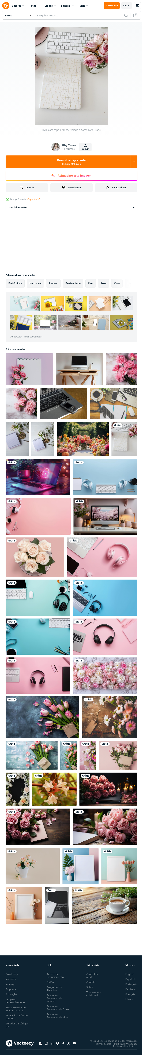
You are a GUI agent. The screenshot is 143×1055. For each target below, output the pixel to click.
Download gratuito (71, 161)
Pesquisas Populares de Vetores (53, 998)
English (127, 974)
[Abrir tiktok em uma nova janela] (63, 1043)
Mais (82, 5)
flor (90, 283)
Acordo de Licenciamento (54, 975)
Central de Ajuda (91, 975)
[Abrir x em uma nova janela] (68, 1043)
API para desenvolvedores (15, 1001)
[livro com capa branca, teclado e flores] (124, 439)
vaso (117, 283)
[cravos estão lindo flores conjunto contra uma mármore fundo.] (121, 369)
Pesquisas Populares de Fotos (57, 1008)
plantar (53, 283)
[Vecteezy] (5, 5)
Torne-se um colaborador (92, 994)
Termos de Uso (101, 1043)
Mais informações (18, 207)
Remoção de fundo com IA (17, 1017)
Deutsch (127, 989)
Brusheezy (12, 974)
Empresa (11, 989)
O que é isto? (33, 199)
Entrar (126, 5)
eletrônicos (15, 283)
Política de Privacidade (123, 1043)
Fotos (32, 5)
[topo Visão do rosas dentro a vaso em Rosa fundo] (35, 557)
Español (127, 979)
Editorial (66, 5)
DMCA (49, 982)
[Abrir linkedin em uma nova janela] (52, 1043)
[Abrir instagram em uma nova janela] (46, 1043)
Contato (89, 982)
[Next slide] (129, 283)
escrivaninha (73, 283)
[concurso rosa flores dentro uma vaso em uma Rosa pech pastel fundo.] (33, 866)
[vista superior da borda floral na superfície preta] (17, 789)
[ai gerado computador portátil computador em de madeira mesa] (38, 477)
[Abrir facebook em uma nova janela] (40, 1043)
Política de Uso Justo (121, 1045)
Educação (11, 994)
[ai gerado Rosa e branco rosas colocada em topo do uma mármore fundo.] (105, 675)
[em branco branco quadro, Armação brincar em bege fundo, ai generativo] (24, 905)
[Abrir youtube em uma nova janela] (74, 1043)
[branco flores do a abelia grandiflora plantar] (54, 789)
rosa (103, 283)
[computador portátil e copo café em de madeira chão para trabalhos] (113, 403)
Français (128, 994)
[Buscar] (126, 15)
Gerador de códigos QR (17, 1025)
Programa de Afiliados (53, 988)
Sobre (88, 987)
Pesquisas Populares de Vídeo (53, 1017)
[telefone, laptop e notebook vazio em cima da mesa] (63, 403)
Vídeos (49, 5)
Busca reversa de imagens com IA (16, 1009)
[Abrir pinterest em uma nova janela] (57, 1043)
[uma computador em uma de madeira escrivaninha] (79, 369)
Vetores (16, 5)
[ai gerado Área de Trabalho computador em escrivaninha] (104, 905)
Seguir (85, 148)
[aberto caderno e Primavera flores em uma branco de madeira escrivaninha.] (17, 439)
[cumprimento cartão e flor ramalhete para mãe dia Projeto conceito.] (42, 717)
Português (129, 984)
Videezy (10, 984)
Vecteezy (11, 979)
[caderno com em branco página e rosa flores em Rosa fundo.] (29, 369)
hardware (35, 283)
